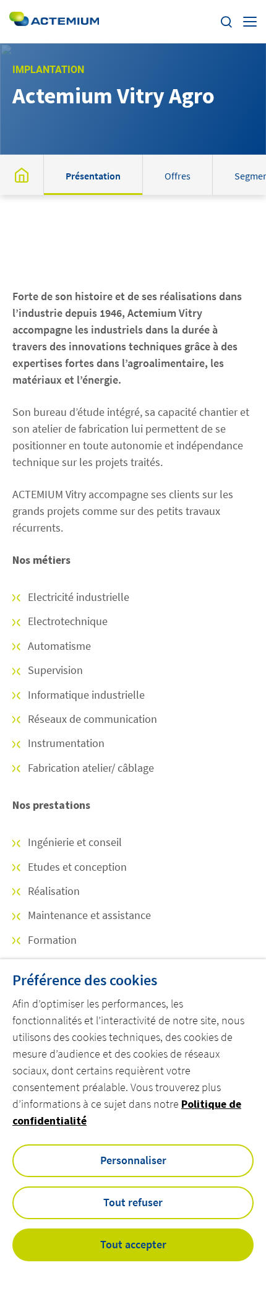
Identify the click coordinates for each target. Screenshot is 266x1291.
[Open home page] (54, 21)
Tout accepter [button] (133, 1244)
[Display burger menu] (250, 22)
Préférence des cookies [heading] (84, 980)
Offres (178, 176)
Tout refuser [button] (133, 1202)
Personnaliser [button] (133, 1160)
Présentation (93, 176)
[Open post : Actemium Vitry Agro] (21, 175)
